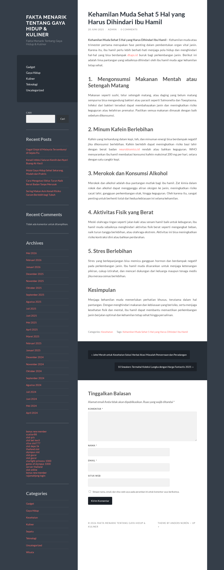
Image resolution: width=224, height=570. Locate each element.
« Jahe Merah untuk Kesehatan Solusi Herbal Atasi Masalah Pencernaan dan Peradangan (139, 354)
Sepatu (30, 531)
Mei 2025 (31, 322)
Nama (92, 445)
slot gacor (31, 455)
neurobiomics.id (129, 149)
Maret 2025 (32, 336)
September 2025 (35, 294)
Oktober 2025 (34, 287)
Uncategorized (35, 90)
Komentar (95, 409)
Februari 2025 (33, 343)
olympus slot (33, 452)
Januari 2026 (33, 267)
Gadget (30, 67)
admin (112, 29)
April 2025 (32, 329)
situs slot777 (33, 443)
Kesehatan (32, 517)
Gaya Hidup (33, 72)
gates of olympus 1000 (38, 463)
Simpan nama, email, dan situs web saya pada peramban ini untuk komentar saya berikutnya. (136, 491)
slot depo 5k (32, 446)
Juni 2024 (31, 398)
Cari (29, 112)
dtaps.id (132, 55)
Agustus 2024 (33, 384)
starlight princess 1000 (38, 460)
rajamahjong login (35, 475)
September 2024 (35, 378)
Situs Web (94, 475)
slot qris (30, 437)
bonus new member (36, 431)
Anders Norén (179, 523)
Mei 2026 (31, 253)
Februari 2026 (33, 259)
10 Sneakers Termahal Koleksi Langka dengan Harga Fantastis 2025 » (155, 366)
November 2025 (35, 280)
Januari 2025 (33, 350)
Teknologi (32, 84)
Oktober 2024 (34, 371)
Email (92, 460)
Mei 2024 (31, 405)
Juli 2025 (31, 308)
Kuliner (30, 78)
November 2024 (35, 364)
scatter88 (31, 434)
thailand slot (33, 449)
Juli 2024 (31, 391)
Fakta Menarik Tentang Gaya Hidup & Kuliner (46, 25)
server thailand (34, 466)
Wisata (30, 552)
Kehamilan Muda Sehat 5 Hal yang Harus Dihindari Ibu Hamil (155, 331)
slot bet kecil (33, 440)
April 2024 (32, 412)
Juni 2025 (31, 315)
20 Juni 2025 (96, 29)
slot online (31, 469)
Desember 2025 (35, 273)
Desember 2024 (35, 357)
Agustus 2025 (33, 301)
